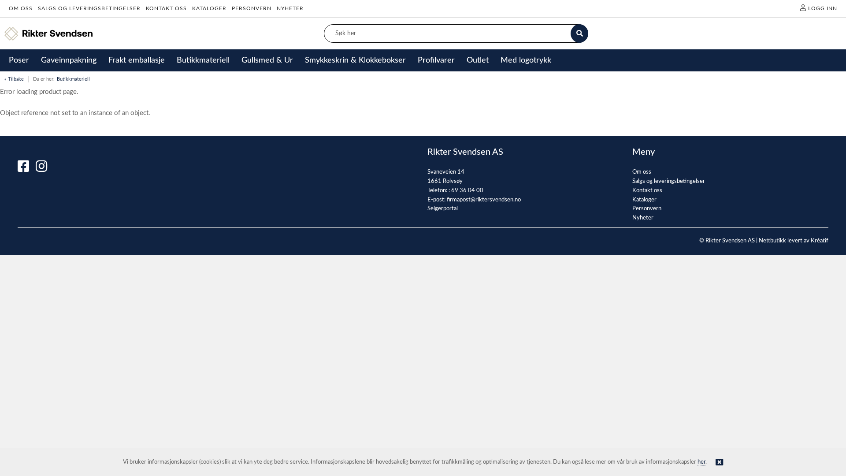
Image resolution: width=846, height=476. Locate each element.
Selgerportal (442, 209)
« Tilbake (14, 79)
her (701, 462)
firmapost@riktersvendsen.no (484, 200)
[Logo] (48, 34)
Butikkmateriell (73, 79)
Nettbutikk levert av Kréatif (793, 241)
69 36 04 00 (467, 190)
